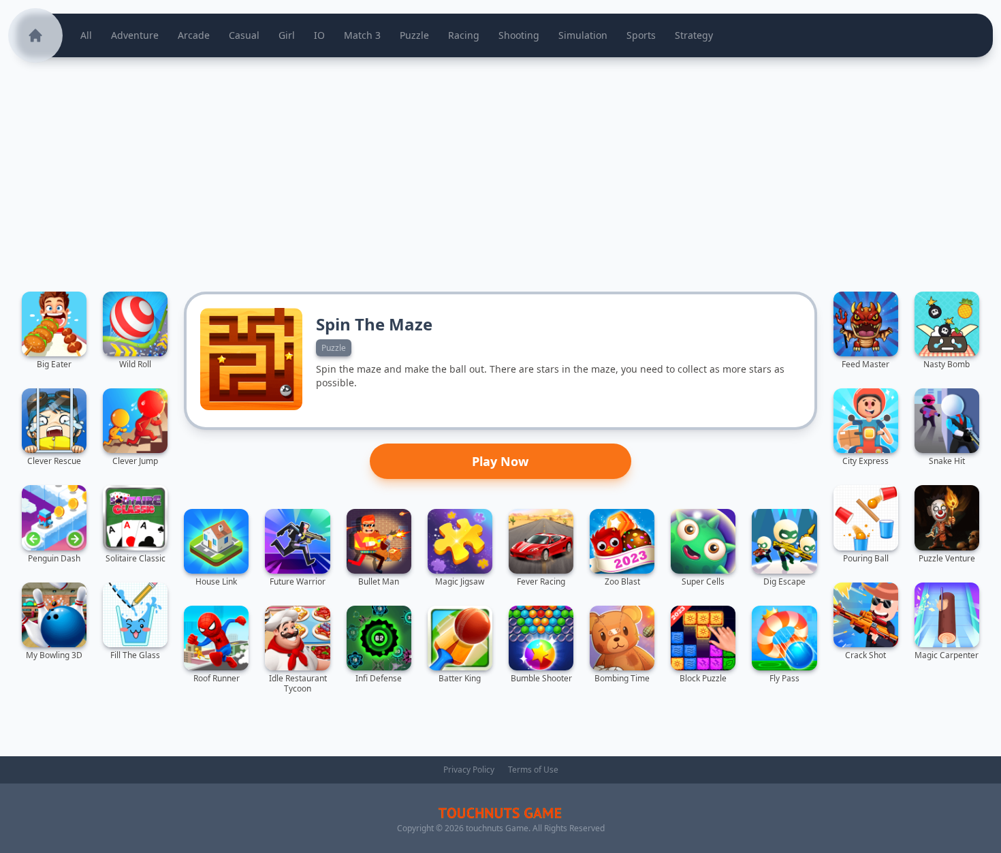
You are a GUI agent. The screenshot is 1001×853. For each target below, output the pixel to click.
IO (319, 35)
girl (287, 35)
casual (244, 35)
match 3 (362, 35)
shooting (518, 35)
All (86, 35)
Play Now (500, 461)
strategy (694, 35)
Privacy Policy (468, 769)
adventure (135, 35)
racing (463, 35)
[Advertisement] (500, 167)
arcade (194, 35)
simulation (582, 35)
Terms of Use (533, 769)
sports (641, 35)
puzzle (414, 35)
